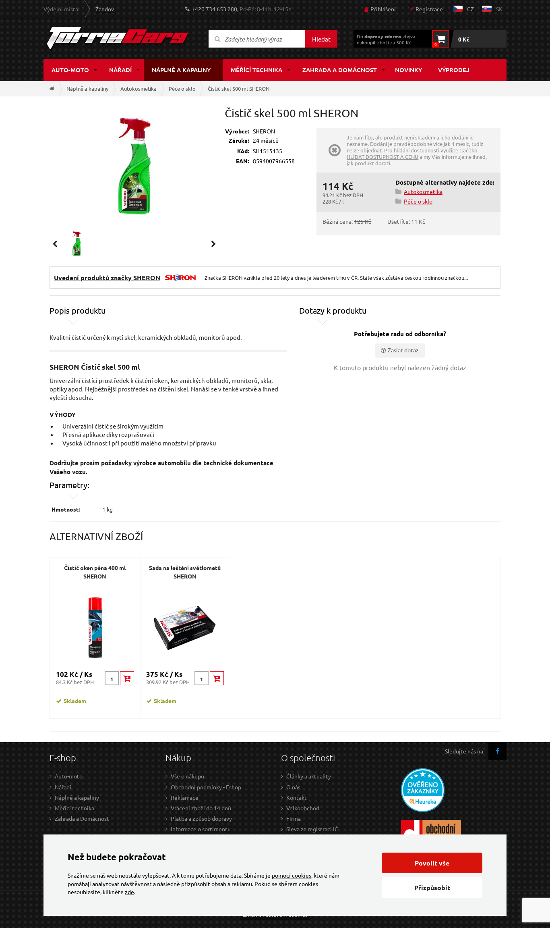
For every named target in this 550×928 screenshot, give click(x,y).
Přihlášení (383, 8)
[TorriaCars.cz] (51, 88)
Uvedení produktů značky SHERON (107, 277)
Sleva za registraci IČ (312, 828)
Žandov (104, 8)
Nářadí (120, 70)
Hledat (321, 39)
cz (470, 8)
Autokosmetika (138, 88)
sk (499, 8)
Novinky (408, 70)
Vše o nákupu (187, 776)
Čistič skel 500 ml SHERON (238, 88)
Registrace (429, 8)
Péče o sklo (182, 88)
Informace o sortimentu (201, 828)
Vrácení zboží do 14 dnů (201, 807)
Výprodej (453, 70)
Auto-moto (70, 70)
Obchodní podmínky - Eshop (206, 787)
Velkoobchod (302, 807)
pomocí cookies (291, 875)
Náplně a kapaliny (181, 70)
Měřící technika (256, 70)
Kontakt (296, 797)
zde (129, 891)
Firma (293, 818)
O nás (293, 787)
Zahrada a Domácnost (82, 818)
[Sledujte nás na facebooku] (497, 751)
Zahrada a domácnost (339, 70)
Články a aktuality (308, 776)
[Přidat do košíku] (127, 678)
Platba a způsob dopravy (201, 818)
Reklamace (184, 797)
